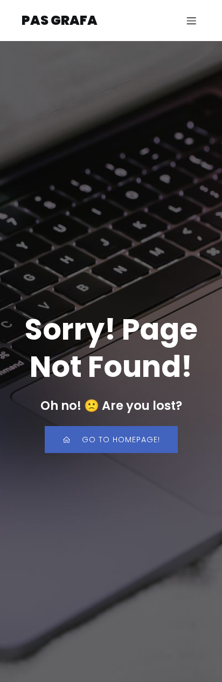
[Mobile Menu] (191, 20)
